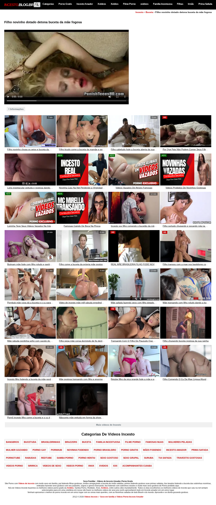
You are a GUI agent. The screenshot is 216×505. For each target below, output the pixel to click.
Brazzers (71, 442)
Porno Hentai (86, 458)
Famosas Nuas (154, 442)
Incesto (140, 12)
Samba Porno (65, 458)
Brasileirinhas (50, 442)
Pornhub (56, 450)
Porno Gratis (65, 4)
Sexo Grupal (131, 458)
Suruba (148, 458)
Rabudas (30, 458)
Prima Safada (205, 4)
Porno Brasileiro (105, 450)
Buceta (149, 12)
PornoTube (13, 458)
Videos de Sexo (52, 465)
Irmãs (191, 4)
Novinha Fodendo (78, 450)
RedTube (46, 458)
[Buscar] (37, 4)
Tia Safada (165, 458)
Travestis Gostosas (189, 458)
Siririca (33, 465)
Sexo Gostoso (109, 458)
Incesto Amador (85, 4)
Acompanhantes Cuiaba (137, 465)
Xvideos (102, 4)
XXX (115, 465)
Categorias (48, 4)
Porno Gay (39, 450)
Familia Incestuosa (162, 4)
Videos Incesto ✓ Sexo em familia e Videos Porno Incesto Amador (113, 497)
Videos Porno (14, 465)
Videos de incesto (26, 483)
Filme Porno (129, 4)
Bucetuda (30, 442)
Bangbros (12, 442)
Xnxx (91, 465)
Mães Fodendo (152, 450)
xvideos (144, 4)
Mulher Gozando (17, 450)
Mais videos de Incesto (108, 424)
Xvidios (114, 4)
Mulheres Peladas (180, 442)
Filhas (180, 4)
